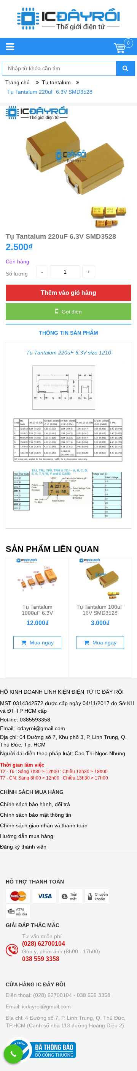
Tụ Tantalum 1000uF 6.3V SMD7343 (37, 613)
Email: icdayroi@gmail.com (38, 1006)
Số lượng (17, 274)
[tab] (68, 333)
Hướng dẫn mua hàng (26, 836)
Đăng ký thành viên (23, 847)
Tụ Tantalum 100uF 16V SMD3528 (100, 610)
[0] (120, 50)
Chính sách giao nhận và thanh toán (44, 825)
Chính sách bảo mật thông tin (35, 815)
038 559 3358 (40, 959)
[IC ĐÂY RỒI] (68, 23)
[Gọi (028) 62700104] (13, 1053)
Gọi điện (71, 312)
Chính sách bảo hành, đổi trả (35, 804)
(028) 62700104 (43, 943)
